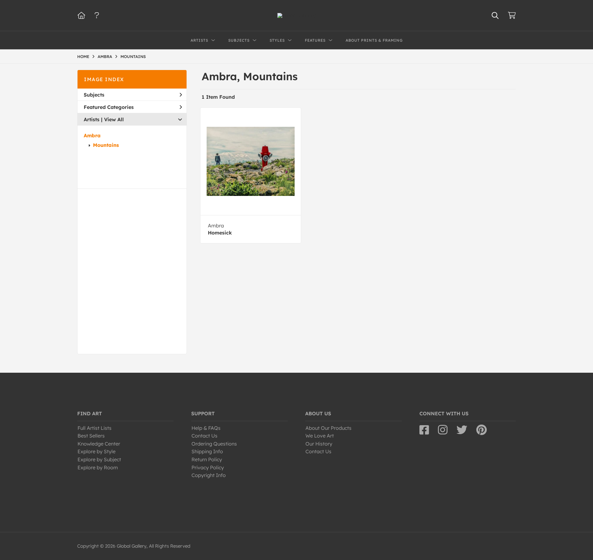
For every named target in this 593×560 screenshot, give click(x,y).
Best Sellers (91, 436)
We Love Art (319, 436)
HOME (83, 56)
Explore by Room (98, 467)
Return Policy (206, 459)
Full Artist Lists (94, 428)
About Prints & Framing (374, 40)
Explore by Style (97, 451)
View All (114, 119)
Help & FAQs (206, 428)
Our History (318, 444)
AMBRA (105, 56)
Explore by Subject (99, 459)
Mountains (106, 145)
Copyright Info (208, 475)
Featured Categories (109, 107)
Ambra (92, 135)
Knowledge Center (99, 444)
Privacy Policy (207, 467)
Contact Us (204, 436)
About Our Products (328, 428)
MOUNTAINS (133, 56)
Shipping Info (207, 451)
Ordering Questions (214, 444)
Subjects (94, 95)
